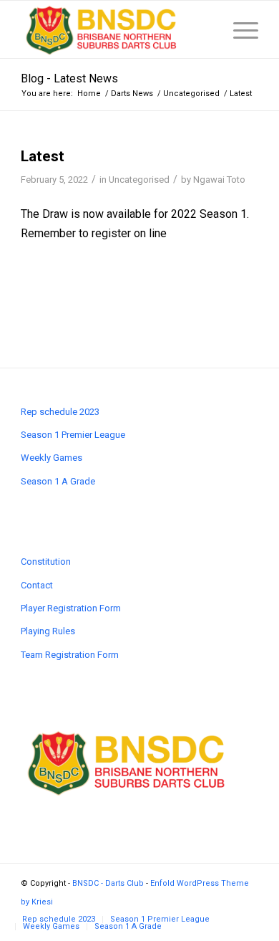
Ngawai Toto (219, 179)
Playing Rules (48, 631)
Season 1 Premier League (73, 434)
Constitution (46, 561)
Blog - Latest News (69, 78)
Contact (37, 585)
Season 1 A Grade (58, 481)
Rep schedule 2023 (60, 411)
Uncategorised (139, 179)
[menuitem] (58, 919)
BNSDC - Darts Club (108, 883)
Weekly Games (51, 457)
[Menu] (238, 29)
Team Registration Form (70, 654)
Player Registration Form (71, 608)
